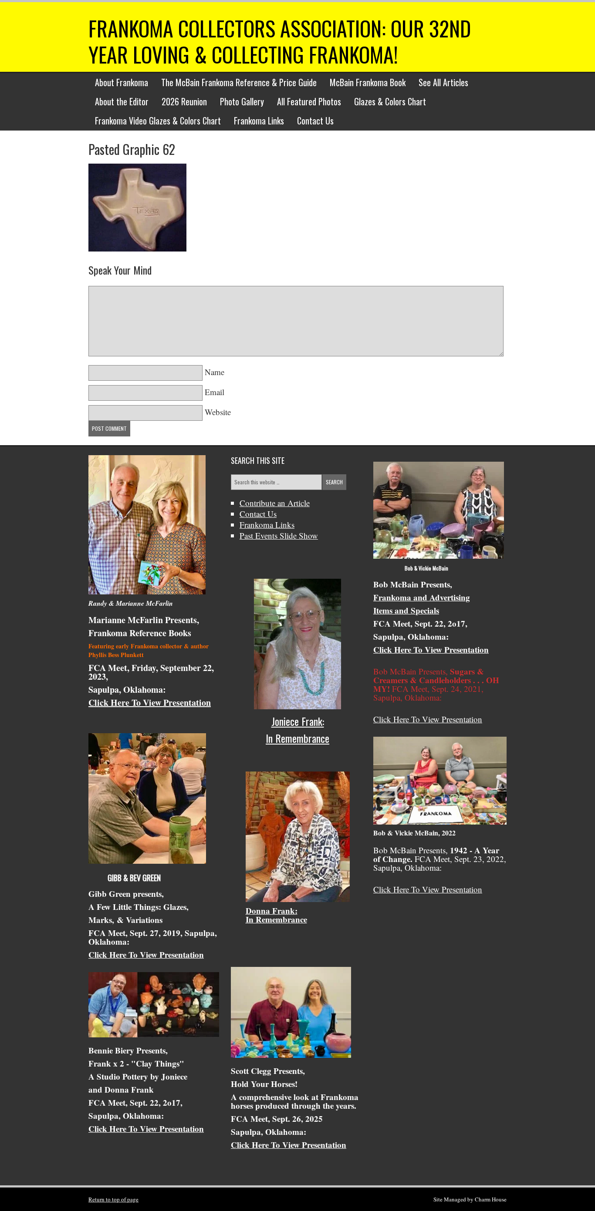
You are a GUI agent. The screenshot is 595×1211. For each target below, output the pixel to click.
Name (214, 371)
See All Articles (443, 82)
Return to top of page (113, 1199)
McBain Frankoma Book (368, 82)
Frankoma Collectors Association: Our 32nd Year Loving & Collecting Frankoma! (279, 41)
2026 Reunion (184, 101)
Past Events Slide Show (279, 535)
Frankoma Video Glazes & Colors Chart (158, 120)
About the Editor (122, 101)
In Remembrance (297, 738)
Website (218, 411)
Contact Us (315, 120)
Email (214, 391)
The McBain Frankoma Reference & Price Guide (239, 82)
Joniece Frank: (297, 721)
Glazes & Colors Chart (390, 101)
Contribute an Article (275, 502)
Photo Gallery (242, 101)
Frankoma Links (259, 120)
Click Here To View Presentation (149, 702)
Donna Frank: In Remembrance (276, 915)
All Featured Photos (309, 101)
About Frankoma (121, 82)
